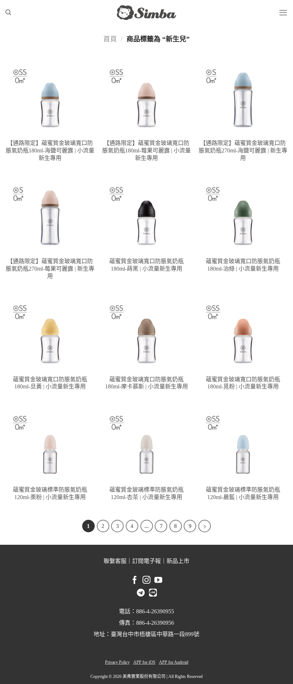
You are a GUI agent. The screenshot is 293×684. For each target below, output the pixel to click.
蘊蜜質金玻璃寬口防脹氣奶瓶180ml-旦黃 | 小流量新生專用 (50, 383)
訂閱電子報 (146, 561)
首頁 (110, 39)
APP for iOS (144, 662)
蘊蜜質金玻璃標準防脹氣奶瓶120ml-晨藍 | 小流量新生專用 (243, 493)
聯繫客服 (115, 561)
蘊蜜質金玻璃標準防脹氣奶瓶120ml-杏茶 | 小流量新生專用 (146, 493)
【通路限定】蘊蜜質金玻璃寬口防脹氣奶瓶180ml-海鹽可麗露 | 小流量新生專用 (50, 150)
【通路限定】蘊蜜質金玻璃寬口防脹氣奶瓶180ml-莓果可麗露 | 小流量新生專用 (146, 150)
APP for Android (173, 662)
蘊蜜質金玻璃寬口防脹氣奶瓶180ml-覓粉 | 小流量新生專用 (243, 383)
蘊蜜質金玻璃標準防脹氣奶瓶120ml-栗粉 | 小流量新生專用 (50, 493)
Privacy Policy (117, 662)
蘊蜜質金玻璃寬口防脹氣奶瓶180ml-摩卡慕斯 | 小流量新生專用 (146, 383)
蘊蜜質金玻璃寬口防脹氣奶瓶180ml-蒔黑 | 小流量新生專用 (146, 265)
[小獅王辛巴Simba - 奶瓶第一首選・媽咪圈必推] (146, 12)
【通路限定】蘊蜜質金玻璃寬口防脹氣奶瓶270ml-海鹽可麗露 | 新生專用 (243, 150)
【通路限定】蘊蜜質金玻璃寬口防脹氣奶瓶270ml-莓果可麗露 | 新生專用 (50, 268)
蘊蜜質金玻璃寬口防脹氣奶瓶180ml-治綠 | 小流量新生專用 (243, 265)
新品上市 (178, 561)
